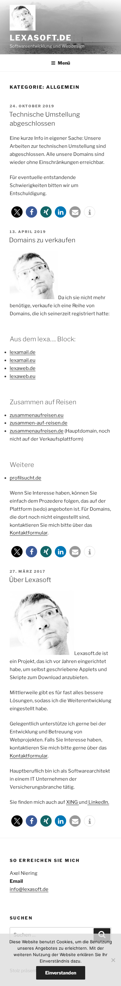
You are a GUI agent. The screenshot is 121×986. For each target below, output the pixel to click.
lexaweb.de (22, 368)
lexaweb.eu (22, 376)
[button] (17, 212)
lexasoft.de (41, 37)
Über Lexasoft (30, 580)
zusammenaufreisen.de (37, 431)
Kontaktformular (28, 533)
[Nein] (113, 960)
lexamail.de (22, 352)
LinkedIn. (98, 802)
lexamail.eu (22, 360)
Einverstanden (60, 972)
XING (72, 802)
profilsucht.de (25, 478)
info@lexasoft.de (29, 889)
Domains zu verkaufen (42, 240)
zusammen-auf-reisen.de (38, 423)
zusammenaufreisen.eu (37, 415)
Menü (64, 63)
